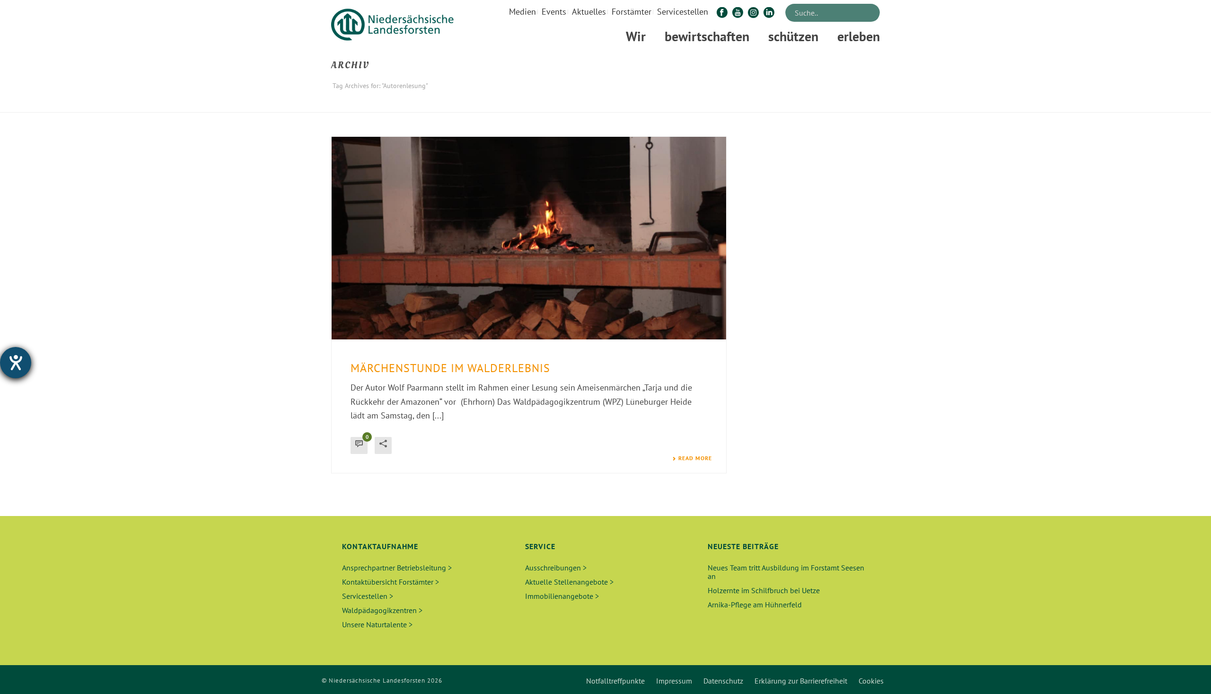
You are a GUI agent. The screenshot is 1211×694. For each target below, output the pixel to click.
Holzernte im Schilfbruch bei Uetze (764, 590)
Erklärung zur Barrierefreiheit (801, 681)
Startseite (810, 103)
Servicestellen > (367, 596)
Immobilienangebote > (562, 596)
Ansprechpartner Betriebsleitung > (397, 567)
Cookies (871, 681)
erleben (858, 36)
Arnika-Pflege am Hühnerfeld (755, 604)
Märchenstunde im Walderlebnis (450, 368)
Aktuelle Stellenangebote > (569, 582)
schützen (793, 36)
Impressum (674, 681)
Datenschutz (723, 681)
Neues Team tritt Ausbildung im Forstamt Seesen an (786, 571)
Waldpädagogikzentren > (382, 610)
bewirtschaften (707, 36)
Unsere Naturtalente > (377, 624)
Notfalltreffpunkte (615, 681)
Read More (695, 458)
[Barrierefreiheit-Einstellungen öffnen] (15, 362)
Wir (636, 36)
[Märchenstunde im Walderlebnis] (529, 238)
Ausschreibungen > (556, 567)
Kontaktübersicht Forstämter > (390, 582)
